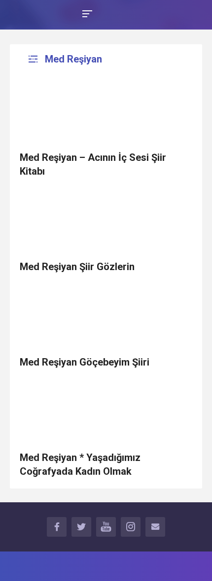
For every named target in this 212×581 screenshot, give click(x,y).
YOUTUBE (106, 527)
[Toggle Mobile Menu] (85, 13)
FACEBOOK (57, 527)
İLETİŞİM (155, 527)
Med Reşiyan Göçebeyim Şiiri (84, 362)
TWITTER (81, 527)
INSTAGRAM (131, 527)
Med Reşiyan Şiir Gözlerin (77, 267)
